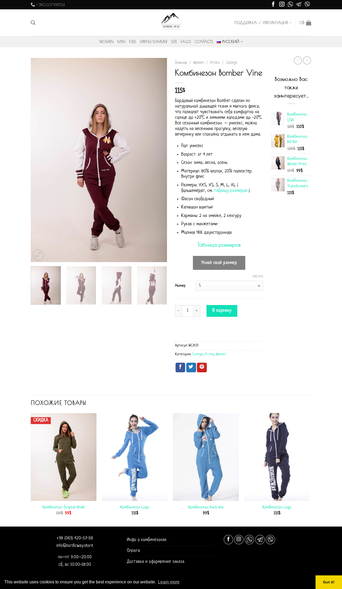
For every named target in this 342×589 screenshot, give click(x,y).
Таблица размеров (219, 245)
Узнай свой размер (219, 262)
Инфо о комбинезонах (146, 539)
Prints (215, 63)
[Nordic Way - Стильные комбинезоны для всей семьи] (171, 22)
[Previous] (40, 160)
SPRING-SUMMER (153, 41)
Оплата (133, 550)
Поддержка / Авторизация (261, 23)
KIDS (132, 41)
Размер (180, 286)
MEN (121, 41)
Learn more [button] (169, 582)
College (231, 63)
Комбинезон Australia (206, 507)
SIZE (174, 41)
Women (198, 63)
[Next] (157, 160)
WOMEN (106, 41)
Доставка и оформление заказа (155, 561)
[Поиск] (33, 22)
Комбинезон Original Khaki (63, 507)
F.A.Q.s (186, 41)
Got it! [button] (329, 582)
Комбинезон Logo (134, 507)
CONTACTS (204, 41)
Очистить (258, 276)
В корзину (222, 310)
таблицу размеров (230, 190)
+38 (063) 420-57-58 (75, 538)
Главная (181, 63)
